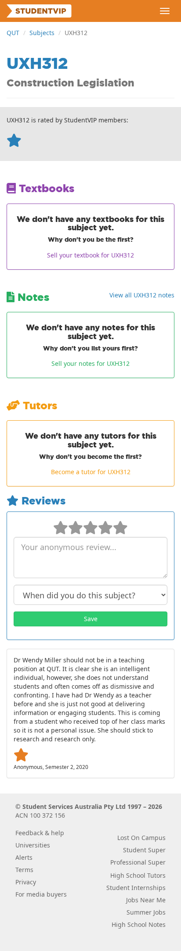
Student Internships (136, 887)
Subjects (41, 33)
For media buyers (41, 894)
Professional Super (138, 862)
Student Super (144, 850)
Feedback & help (39, 833)
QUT (13, 33)
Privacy (25, 882)
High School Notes (139, 924)
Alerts (24, 857)
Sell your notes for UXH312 (90, 363)
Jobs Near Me (146, 900)
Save (91, 619)
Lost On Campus (141, 837)
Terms (24, 869)
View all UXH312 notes (141, 295)
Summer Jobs (146, 912)
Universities (32, 845)
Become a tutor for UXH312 (90, 472)
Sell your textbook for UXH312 (90, 255)
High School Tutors (138, 875)
